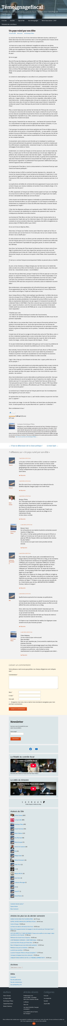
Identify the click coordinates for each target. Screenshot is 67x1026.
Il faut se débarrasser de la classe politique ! (25, 446)
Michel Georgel (18, 842)
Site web (11, 699)
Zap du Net (21, 20)
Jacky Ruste (18, 878)
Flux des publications (15, 979)
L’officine (26, 1002)
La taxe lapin (52, 446)
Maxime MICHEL (19, 873)
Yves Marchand (18, 837)
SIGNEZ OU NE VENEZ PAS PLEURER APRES (21, 919)
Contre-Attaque (14, 924)
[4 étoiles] (13, 416)
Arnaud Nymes (18, 896)
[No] (65, 1022)
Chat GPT (17, 891)
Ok (34, 1023)
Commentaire (13, 674)
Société (12, 20)
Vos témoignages (33, 20)
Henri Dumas (7, 995)
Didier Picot (18, 864)
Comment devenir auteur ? (17, 904)
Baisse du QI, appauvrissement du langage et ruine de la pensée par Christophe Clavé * (32, 929)
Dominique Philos (29, 33)
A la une (46, 995)
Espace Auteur (14, 906)
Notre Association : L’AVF (49, 20)
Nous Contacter (14, 909)
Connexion (13, 977)
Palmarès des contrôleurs (9, 24)
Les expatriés (47, 998)
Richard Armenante (19, 860)
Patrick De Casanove (20, 846)
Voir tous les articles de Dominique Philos (27, 436)
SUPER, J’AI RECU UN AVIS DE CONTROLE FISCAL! (23, 921)
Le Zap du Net (18, 820)
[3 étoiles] (12, 416)
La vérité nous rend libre (16, 950)
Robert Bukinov (18, 833)
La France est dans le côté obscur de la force (21, 926)
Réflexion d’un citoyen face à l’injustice (20, 937)
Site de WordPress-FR (15, 984)
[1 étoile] (9, 416)
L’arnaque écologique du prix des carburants (21, 955)
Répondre (23, 475)
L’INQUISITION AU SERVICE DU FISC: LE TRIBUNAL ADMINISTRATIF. (27, 957)
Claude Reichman (19, 828)
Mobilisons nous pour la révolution (18, 947)
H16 (16, 851)
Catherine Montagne (20, 882)
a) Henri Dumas (18, 815)
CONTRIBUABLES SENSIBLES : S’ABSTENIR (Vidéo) (23, 940)
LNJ (15, 887)
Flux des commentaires (16, 982)
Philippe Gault (18, 855)
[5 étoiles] (14, 416)
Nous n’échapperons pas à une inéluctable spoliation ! (23, 945)
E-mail (11, 695)
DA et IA (26, 1004)
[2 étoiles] (10, 416)
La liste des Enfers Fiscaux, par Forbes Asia (21, 942)
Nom (11, 692)
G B (15, 869)
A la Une (4, 20)
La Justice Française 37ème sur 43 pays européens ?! (23, 952)
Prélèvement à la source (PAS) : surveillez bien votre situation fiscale (31, 997)
